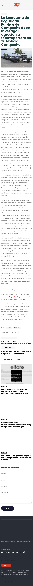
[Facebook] (9, 332)
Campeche (17, 327)
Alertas (4, 14)
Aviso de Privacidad (6, 581)
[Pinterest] (15, 332)
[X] (12, 332)
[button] (3, 5)
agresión (9, 327)
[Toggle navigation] (26, 5)
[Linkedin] (18, 332)
